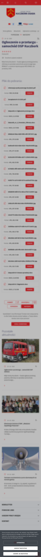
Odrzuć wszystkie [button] (20, 548)
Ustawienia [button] (21, 543)
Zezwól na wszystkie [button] (20, 554)
